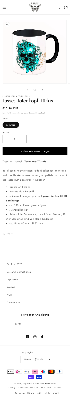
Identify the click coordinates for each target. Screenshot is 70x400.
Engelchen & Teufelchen (34, 383)
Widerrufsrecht (52, 393)
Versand (15, 113)
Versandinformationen (19, 271)
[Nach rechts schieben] (42, 90)
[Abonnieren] (54, 324)
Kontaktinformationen (28, 387)
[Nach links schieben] (27, 90)
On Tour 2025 (14, 264)
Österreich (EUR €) (33, 359)
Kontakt (11, 287)
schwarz (10, 125)
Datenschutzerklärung (24, 393)
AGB (9, 294)
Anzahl (6, 132)
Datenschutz (13, 302)
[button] (4, 7)
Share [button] (9, 233)
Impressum (13, 279)
